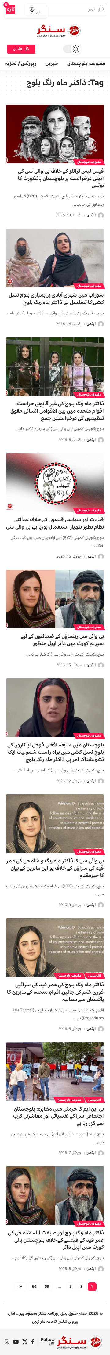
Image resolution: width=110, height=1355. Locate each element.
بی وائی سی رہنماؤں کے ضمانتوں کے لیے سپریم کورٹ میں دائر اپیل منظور (62, 640)
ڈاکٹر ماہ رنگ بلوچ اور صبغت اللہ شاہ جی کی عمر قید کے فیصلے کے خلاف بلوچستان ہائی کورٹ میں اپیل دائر (56, 1240)
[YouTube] (15, 1342)
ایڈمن (91, 215)
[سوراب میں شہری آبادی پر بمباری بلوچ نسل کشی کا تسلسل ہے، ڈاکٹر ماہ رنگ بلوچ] (55, 258)
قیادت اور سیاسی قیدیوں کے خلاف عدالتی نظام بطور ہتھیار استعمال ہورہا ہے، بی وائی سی (55, 523)
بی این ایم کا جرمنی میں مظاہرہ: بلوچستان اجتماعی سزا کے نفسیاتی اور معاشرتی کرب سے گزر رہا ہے (58, 1116)
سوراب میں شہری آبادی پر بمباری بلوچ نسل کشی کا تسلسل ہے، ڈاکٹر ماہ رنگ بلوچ (56, 298)
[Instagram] (7, 1342)
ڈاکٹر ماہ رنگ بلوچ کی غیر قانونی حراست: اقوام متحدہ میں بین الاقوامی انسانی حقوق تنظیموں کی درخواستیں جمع (57, 410)
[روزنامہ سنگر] (79, 1341)
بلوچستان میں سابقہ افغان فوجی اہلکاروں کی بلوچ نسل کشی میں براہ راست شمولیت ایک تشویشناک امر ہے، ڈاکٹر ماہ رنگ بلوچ (55, 752)
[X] (25, 1342)
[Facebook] (33, 1342)
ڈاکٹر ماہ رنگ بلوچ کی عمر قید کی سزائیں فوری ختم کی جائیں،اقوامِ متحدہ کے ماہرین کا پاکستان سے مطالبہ (55, 992)
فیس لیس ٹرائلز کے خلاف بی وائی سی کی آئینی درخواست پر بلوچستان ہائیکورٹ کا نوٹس (61, 178)
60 (34, 1286)
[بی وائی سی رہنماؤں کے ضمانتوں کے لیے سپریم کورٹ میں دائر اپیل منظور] (55, 599)
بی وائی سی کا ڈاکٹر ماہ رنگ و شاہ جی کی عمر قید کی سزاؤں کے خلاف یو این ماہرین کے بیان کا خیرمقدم (55, 868)
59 (47, 1286)
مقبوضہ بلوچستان (89, 162)
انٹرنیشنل (94, 975)
